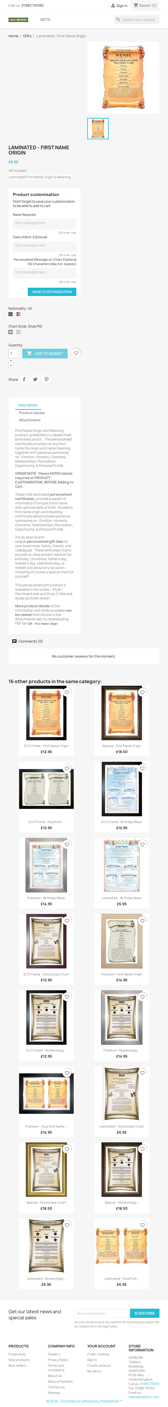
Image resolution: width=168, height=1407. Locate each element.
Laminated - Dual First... (122, 1278)
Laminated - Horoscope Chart (122, 1126)
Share (24, 379)
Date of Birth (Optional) (30, 237)
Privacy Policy (58, 1360)
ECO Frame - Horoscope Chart (46, 974)
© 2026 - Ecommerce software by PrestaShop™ (84, 1401)
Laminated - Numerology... (46, 1278)
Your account (101, 1346)
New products (19, 1360)
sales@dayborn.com (144, 1397)
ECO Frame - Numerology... (46, 1050)
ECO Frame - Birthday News (121, 822)
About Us (55, 1376)
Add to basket (45, 353)
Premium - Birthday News (46, 898)
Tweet (35, 379)
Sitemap (54, 1393)
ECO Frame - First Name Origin (46, 746)
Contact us (56, 1387)
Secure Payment (60, 1381)
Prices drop (17, 1354)
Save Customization (52, 291)
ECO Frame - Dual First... (46, 822)
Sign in (92, 1360)
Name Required (24, 215)
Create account (99, 1365)
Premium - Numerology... (121, 1050)
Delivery (54, 1354)
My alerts (94, 1371)
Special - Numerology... (122, 1202)
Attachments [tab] (29, 420)
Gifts (45, 19)
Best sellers (17, 1365)
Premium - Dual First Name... (46, 1126)
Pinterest (46, 379)
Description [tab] (28, 405)
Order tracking (98, 1354)
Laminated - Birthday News (122, 898)
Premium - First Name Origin (121, 974)
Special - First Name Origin (121, 746)
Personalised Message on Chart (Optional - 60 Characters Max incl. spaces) (45, 261)
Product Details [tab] (32, 413)
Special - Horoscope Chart (46, 1202)
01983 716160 (32, 5)
